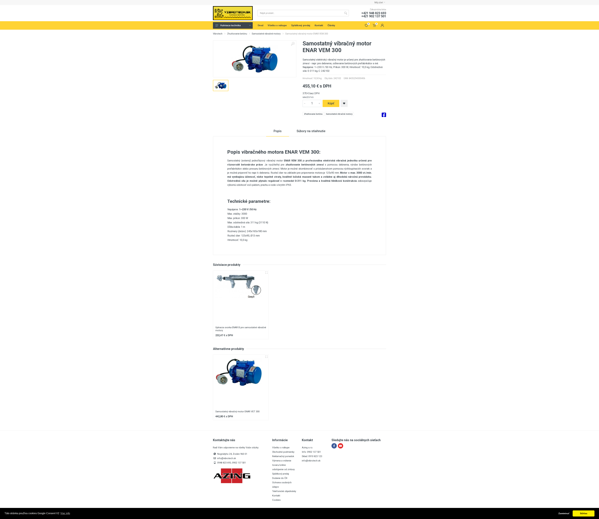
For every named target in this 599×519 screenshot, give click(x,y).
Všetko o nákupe (281, 447)
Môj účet (379, 2)
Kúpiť (331, 103)
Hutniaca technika (230, 25)
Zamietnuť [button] (564, 513)
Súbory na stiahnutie (311, 131)
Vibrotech (217, 33)
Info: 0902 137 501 (311, 452)
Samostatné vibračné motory (266, 33)
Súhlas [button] (583, 513)
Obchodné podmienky (283, 452)
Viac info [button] (65, 513)
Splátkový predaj (280, 473)
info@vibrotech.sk (311, 460)
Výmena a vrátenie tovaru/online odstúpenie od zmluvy (283, 465)
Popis (278, 131)
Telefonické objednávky (284, 491)
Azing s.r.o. (307, 447)
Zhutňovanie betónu (237, 33)
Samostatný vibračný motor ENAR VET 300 (237, 411)
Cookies (276, 500)
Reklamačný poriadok (283, 456)
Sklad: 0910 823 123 (312, 456)
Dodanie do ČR (279, 478)
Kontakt (276, 495)
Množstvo (308, 97)
